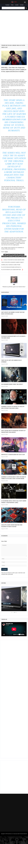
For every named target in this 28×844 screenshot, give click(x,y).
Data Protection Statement (22, 833)
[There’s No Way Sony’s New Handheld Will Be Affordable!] (14, 350)
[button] (11, 612)
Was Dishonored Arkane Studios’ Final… (10, 607)
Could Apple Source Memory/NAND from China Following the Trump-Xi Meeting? (11, 525)
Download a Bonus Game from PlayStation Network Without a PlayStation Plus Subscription (11, 267)
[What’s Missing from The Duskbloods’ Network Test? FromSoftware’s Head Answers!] (14, 420)
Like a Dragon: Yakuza (15, 254)
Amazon (9, 254)
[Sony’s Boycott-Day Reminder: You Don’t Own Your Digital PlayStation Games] (14, 302)
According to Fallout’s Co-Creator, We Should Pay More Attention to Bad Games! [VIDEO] (12, 407)
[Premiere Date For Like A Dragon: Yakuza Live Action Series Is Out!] (14, 58)
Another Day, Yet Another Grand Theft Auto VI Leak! (13, 454)
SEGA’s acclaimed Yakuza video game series (16, 81)
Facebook (7, 4)
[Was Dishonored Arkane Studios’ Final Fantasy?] (14, 374)
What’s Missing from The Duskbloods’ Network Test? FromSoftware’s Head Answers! (13, 431)
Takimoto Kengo (23, 256)
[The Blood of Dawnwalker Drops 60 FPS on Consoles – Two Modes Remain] (14, 326)
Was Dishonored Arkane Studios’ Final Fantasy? (12, 384)
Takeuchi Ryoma (16, 256)
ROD (14, 284)
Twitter (12, 4)
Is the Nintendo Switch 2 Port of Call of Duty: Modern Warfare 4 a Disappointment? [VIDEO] (13, 501)
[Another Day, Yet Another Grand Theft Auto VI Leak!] (14, 444)
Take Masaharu (10, 256)
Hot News (3, 583)
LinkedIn (16, 4)
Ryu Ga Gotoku (4, 256)
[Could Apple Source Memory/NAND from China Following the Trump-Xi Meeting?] (14, 515)
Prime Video (22, 254)
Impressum (16, 833)
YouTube (21, 4)
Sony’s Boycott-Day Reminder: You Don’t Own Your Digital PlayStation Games (12, 313)
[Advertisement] (14, 25)
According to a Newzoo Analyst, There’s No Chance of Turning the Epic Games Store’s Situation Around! (13, 477)
